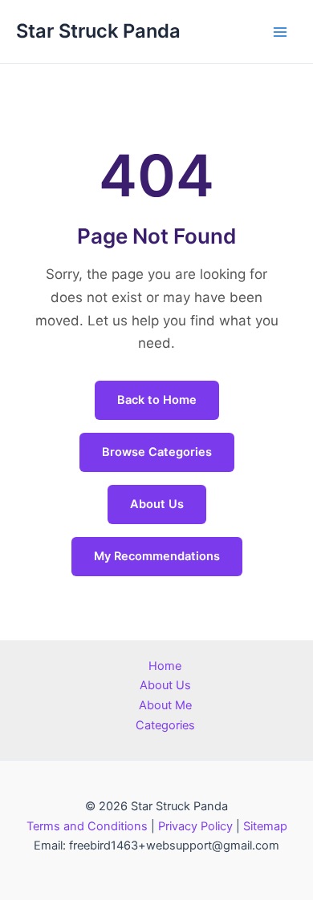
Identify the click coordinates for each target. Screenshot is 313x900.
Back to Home (157, 400)
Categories (165, 725)
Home (164, 666)
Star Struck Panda (98, 30)
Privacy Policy (195, 826)
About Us (157, 504)
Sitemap (265, 826)
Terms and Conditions (87, 826)
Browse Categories (157, 452)
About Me (165, 705)
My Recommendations (157, 556)
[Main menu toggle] (280, 32)
